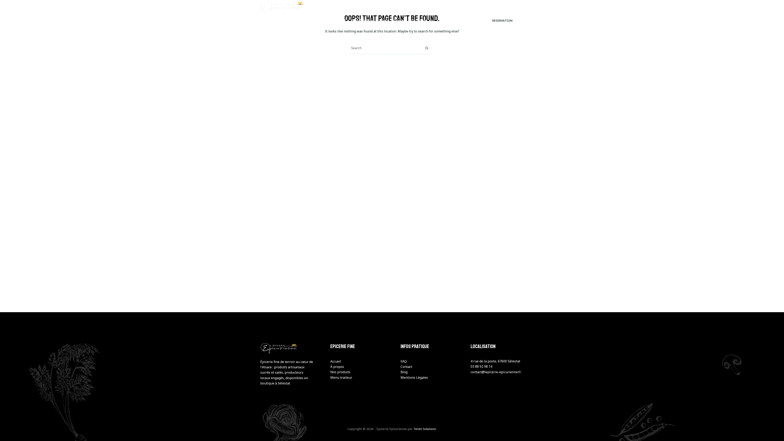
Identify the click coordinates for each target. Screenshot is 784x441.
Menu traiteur (392, 20)
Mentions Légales (414, 377)
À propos (337, 366)
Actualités (418, 20)
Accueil (339, 20)
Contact (444, 20)
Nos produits (362, 20)
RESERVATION (502, 20)
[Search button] (427, 48)
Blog (404, 372)
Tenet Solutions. (425, 429)
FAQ (404, 361)
